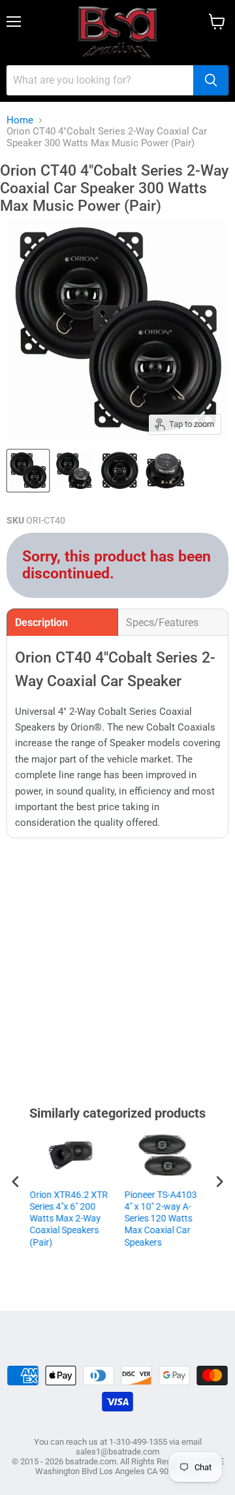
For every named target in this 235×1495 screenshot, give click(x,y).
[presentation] (16, 1182)
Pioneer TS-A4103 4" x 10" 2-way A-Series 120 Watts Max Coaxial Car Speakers (160, 1218)
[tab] (62, 622)
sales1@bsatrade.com (117, 1451)
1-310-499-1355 (138, 1442)
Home (20, 120)
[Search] (210, 80)
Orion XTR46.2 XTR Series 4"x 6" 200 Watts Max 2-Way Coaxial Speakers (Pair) (68, 1218)
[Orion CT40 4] (28, 471)
